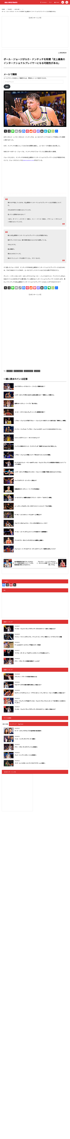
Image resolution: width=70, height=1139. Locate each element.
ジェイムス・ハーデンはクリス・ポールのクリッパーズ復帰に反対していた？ (35, 549)
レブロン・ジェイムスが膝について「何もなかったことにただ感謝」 (33, 455)
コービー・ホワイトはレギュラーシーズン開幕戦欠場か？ (30, 412)
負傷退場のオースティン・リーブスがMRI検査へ (27, 489)
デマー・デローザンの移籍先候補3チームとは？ (27, 661)
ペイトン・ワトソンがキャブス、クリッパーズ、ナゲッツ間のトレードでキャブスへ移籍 (38, 637)
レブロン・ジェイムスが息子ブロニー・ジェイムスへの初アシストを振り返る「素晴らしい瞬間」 (40, 420)
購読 (7, 87)
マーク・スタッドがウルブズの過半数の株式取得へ (28, 731)
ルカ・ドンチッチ (28, 371)
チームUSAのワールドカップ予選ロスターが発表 (28, 645)
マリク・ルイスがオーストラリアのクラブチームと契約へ (30, 763)
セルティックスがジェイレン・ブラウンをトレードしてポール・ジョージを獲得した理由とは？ (40, 693)
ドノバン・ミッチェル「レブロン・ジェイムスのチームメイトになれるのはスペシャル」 (38, 429)
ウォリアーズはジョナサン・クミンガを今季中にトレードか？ (31, 523)
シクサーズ (9, 371)
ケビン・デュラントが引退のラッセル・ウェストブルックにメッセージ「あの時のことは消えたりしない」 (40, 701)
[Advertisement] (35, 32)
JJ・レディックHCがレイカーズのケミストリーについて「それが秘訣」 (34, 506)
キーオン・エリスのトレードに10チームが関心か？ (28, 514)
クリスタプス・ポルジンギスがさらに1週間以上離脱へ (29, 540)
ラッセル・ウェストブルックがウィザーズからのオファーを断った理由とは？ (35, 629)
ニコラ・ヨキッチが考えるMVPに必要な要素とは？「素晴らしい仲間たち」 (35, 395)
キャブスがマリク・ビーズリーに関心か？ (26, 480)
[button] (62, 2)
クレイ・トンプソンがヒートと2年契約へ (26, 755)
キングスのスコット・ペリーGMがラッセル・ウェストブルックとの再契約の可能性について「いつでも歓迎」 (40, 463)
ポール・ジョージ (18, 371)
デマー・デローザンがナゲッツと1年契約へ (26, 747)
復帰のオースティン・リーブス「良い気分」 (26, 403)
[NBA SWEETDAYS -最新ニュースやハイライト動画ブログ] (11, 2)
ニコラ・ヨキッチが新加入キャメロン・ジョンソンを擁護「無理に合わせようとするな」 (38, 472)
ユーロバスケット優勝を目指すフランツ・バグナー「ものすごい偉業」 (33, 497)
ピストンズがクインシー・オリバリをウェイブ (27, 438)
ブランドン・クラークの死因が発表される (26, 676)
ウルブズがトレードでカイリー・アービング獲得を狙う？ (30, 386)
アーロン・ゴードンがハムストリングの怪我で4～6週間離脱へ (31, 532)
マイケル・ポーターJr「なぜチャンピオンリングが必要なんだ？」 (32, 653)
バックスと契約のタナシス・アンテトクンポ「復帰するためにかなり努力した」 (36, 446)
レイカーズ (37, 371)
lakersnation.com (28, 160)
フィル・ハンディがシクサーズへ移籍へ (25, 739)
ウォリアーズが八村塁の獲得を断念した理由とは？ (28, 685)
